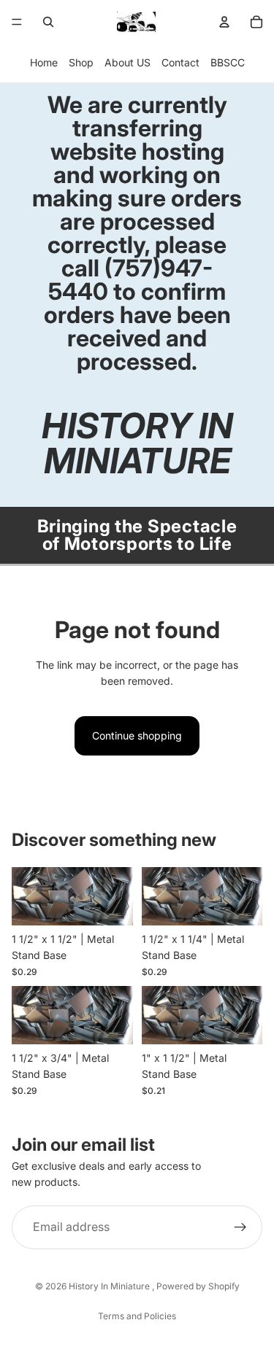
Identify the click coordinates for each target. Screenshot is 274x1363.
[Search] (48, 22)
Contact (180, 62)
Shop (81, 62)
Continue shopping (137, 735)
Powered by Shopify (198, 1286)
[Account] (224, 22)
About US (127, 62)
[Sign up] (240, 1227)
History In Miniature (110, 1286)
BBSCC (227, 62)
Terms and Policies (137, 1315)
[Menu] (17, 22)
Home (44, 62)
